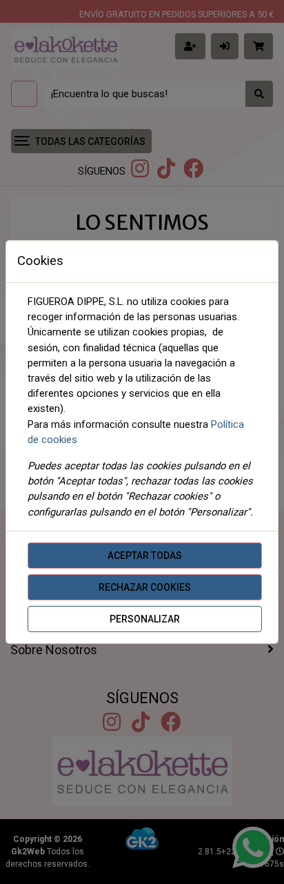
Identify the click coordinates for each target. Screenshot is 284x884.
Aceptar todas (145, 555)
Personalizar (145, 619)
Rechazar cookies (145, 587)
